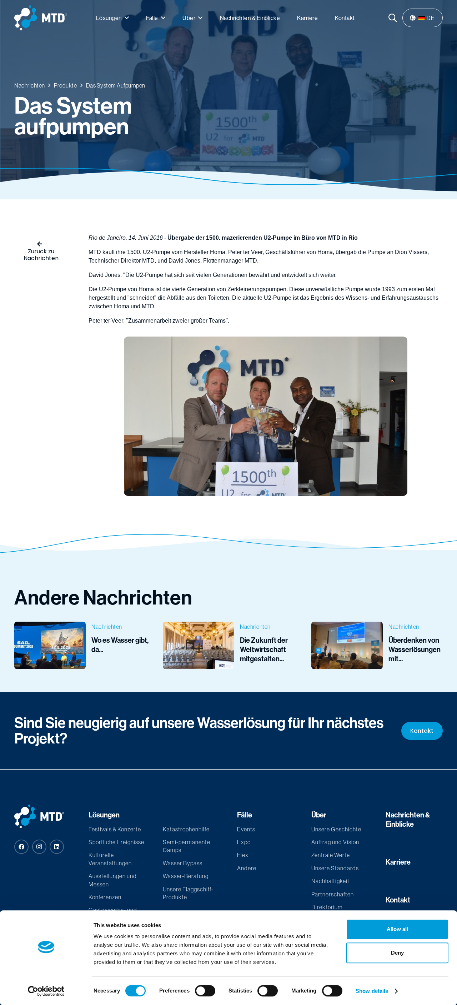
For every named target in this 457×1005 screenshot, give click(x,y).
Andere (246, 868)
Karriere (398, 861)
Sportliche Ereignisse (116, 842)
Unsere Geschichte (336, 829)
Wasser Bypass (182, 863)
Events (246, 829)
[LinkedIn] (57, 847)
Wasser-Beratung (186, 876)
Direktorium (327, 907)
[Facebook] (21, 847)
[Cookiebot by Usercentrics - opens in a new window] (46, 991)
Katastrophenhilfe (186, 829)
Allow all (397, 929)
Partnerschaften (332, 894)
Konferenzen (105, 897)
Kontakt (398, 899)
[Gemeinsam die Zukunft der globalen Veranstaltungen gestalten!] (228, 645)
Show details (372, 991)
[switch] (205, 990)
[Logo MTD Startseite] (40, 17)
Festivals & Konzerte (115, 829)
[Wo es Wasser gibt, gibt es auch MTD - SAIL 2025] (80, 645)
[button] (127, 17)
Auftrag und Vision (335, 842)
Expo (244, 842)
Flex (242, 855)
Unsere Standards (335, 868)
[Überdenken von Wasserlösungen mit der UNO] (377, 645)
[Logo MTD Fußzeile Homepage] (42, 816)
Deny (397, 953)
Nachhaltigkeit (330, 881)
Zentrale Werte (330, 855)
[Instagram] (39, 847)
